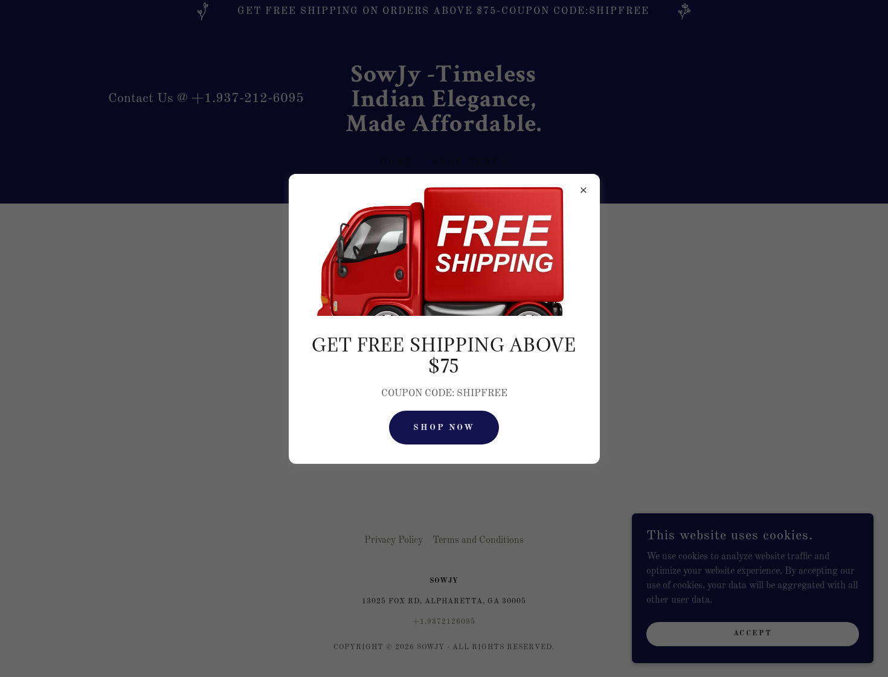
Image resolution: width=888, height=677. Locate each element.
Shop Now (444, 427)
